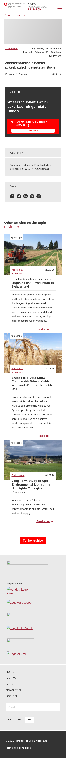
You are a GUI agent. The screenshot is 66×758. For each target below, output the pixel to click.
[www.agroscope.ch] (33, 603)
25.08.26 (49, 270)
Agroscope (16, 237)
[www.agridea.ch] (33, 590)
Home (10, 671)
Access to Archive (17, 15)
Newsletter (13, 690)
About (10, 683)
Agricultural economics (17, 272)
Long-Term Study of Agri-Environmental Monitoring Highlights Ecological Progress (31, 486)
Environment (11, 48)
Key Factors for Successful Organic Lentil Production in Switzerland (33, 282)
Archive (11, 677)
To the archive (33, 540)
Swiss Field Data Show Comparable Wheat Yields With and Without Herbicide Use (32, 383)
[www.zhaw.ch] (33, 655)
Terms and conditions (18, 747)
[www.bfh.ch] (33, 616)
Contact (11, 696)
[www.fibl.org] (33, 642)
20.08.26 (49, 368)
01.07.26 (49, 475)
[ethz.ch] (33, 629)
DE (9, 719)
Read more (43, 328)
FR (19, 719)
